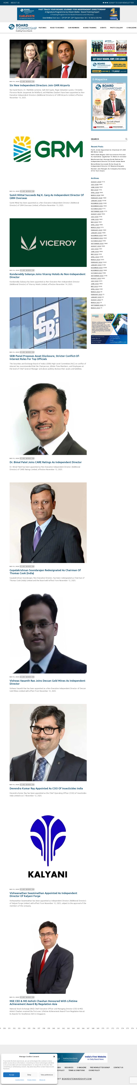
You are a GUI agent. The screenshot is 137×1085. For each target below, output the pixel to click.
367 (88, 1028)
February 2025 (96, 230)
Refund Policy (58, 1070)
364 (73, 1028)
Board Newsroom (27, 81)
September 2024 (97, 243)
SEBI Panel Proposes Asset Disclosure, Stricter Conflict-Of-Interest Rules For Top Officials (45, 357)
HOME (6, 3)
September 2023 (97, 275)
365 (78, 1028)
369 (98, 1028)
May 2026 (94, 190)
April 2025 (95, 224)
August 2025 (96, 214)
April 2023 (95, 289)
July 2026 (94, 184)
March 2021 (95, 302)
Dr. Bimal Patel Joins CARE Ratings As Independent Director (46, 462)
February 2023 (96, 294)
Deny (29, 1075)
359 (48, 1028)
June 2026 (95, 187)
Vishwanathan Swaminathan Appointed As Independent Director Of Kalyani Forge (43, 895)
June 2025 (95, 219)
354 (24, 1028)
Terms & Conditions (76, 1070)
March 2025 (95, 227)
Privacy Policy (31, 1079)
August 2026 (96, 182)
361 (58, 1028)
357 (39, 1028)
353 (19, 1028)
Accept (11, 1075)
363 (68, 1028)
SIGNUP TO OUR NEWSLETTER (121, 3)
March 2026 (95, 195)
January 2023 (96, 297)
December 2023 (97, 267)
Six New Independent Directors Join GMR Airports (40, 85)
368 (93, 1028)
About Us (42, 1079)
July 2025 (94, 216)
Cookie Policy (19, 1079)
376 (132, 1028)
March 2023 (95, 292)
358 (43, 1028)
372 (112, 1028)
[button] (54, 1056)
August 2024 (96, 246)
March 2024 (95, 259)
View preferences (47, 1075)
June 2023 (95, 283)
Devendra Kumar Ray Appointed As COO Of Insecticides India (46, 788)
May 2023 (94, 286)
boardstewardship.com (77, 1079)
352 (14, 1028)
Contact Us (118, 1067)
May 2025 (94, 222)
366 (83, 1028)
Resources (69, 1067)
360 (53, 1028)
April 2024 (95, 257)
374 (122, 1028)
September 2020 (97, 305)
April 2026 (95, 192)
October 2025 (96, 208)
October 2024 (96, 241)
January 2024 (96, 265)
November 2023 (97, 270)
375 (127, 1028)
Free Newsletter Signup (100, 1067)
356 (34, 1028)
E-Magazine (81, 1067)
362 (63, 1028)
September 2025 (97, 211)
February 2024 (96, 262)
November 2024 (97, 238)
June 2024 (95, 251)
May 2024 (94, 254)
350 (4, 1028)
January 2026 (96, 200)
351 (9, 1028)
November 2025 (97, 206)
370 (103, 1028)
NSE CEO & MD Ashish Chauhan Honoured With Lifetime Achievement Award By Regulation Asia (43, 1003)
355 (29, 1028)
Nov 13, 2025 (14, 352)
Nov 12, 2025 (14, 997)
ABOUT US (15, 3)
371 (107, 1028)
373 (117, 1028)
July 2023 (94, 281)
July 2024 (94, 249)
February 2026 (96, 198)
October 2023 (96, 273)
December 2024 (97, 235)
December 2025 (97, 203)
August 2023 (96, 278)
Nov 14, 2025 (14, 81)
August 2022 (96, 300)
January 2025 (96, 233)
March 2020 (95, 308)
